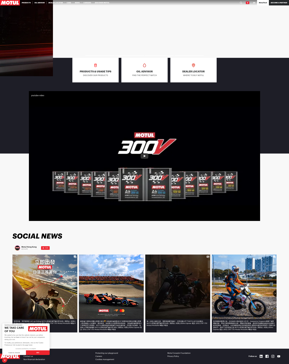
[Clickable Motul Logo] (10, 2)
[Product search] (241, 3)
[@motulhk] (17, 248)
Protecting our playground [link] (106, 353)
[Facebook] (267, 356)
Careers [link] (98, 356)
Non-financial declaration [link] (34, 359)
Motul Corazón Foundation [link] (179, 353)
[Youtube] (278, 356)
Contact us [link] (28, 356)
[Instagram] (272, 356)
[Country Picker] (247, 2)
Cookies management (104, 359)
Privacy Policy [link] (173, 356)
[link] (69, 2)
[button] (4, 360)
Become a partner (279, 2)
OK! (37, 353)
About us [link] (27, 353)
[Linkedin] (261, 356)
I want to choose (14, 353)
